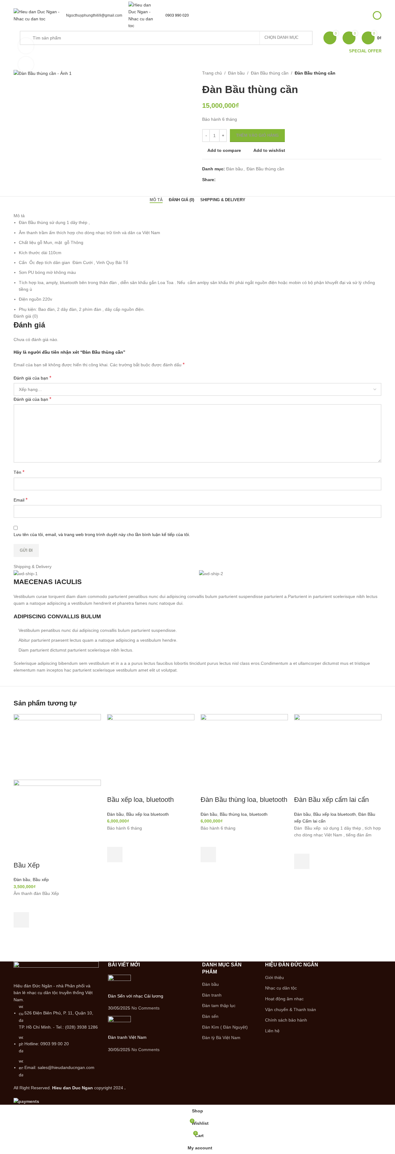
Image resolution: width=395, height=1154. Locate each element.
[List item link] (56, 1040)
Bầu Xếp (27, 865)
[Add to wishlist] (21, 904)
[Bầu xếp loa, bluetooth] (150, 746)
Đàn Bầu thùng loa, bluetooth (244, 799)
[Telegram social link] (247, 180)
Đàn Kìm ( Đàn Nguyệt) (225, 1027)
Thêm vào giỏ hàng (257, 135)
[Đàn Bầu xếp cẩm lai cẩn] (337, 746)
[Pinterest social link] (233, 180)
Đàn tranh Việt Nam (127, 1037)
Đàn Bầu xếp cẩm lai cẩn (331, 799)
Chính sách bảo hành (286, 1020)
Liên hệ (272, 1030)
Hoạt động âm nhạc (284, 998)
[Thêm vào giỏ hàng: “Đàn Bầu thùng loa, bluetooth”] (208, 854)
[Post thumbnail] (119, 983)
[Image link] (56, 971)
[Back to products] (370, 73)
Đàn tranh (212, 995)
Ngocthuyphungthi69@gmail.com (94, 15)
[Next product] (377, 73)
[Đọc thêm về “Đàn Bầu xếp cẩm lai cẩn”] (302, 861)
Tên (19, 472)
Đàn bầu (236, 73)
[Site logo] (37, 14)
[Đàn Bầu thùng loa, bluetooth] (244, 746)
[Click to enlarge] (26, 64)
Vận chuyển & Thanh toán (290, 1009)
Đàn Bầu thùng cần (270, 73)
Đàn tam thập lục (218, 1005)
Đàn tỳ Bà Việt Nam (221, 1037)
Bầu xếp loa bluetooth (147, 814)
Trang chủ (212, 73)
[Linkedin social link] (240, 180)
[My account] (377, 15)
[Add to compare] (21, 853)
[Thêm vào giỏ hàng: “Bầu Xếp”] (21, 920)
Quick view (21, 935)
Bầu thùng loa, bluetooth (244, 814)
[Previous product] (363, 73)
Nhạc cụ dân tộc (281, 987)
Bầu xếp (41, 879)
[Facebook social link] (219, 180)
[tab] (156, 200)
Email (20, 499)
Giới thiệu (274, 977)
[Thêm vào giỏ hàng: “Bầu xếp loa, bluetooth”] (115, 854)
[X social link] (226, 180)
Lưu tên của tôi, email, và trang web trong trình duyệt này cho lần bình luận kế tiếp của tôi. (102, 534)
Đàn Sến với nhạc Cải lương (135, 995)
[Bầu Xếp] (57, 746)
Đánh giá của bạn (32, 377)
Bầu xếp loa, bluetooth (140, 799)
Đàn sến (210, 1016)
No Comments (145, 1008)
